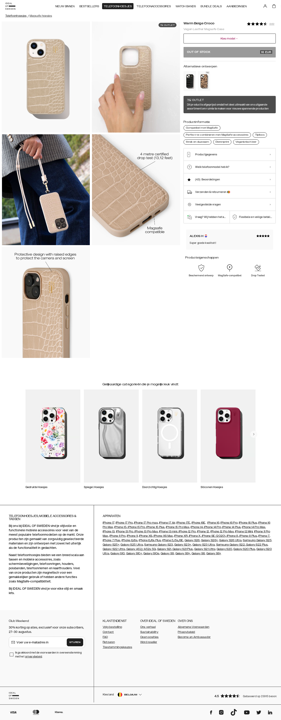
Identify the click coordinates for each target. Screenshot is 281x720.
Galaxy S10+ (134, 553)
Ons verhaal (148, 626)
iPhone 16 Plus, (248, 522)
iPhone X (194, 535)
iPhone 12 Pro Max (222, 531)
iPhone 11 (132, 535)
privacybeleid (33, 656)
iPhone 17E (183, 522)
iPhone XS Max (163, 535)
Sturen (74, 642)
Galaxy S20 (224, 549)
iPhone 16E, (199, 522)
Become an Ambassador (194, 637)
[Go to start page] (10, 6)
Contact (108, 632)
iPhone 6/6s (129, 540)
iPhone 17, (109, 522)
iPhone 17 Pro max (146, 522)
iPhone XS (145, 535)
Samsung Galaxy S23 (158, 544)
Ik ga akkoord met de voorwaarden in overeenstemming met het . (48, 654)
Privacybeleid (186, 632)
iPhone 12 (203, 531)
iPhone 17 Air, (167, 522)
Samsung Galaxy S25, (257, 540)
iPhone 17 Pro (124, 522)
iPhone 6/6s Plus (150, 540)
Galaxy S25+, (111, 544)
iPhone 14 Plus (231, 527)
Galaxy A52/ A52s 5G (141, 549)
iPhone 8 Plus (248, 535)
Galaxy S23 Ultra (204, 544)
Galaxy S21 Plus (182, 549)
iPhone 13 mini (168, 531)
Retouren (109, 642)
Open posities (149, 637)
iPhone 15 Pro (136, 527)
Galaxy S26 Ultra (230, 540)
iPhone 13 (109, 531)
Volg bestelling (112, 626)
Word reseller (148, 642)
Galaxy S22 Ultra (114, 549)
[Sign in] (265, 6)
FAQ (105, 637)
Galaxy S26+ (209, 540)
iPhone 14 (197, 527)
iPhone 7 (264, 535)
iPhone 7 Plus (111, 540)
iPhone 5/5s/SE (172, 540)
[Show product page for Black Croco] (190, 81)
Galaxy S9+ (182, 553)
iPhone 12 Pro (187, 531)
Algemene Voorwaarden (193, 626)
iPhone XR (181, 535)
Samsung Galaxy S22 (230, 544)
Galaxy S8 (198, 553)
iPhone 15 (120, 527)
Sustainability (149, 632)
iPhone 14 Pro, (212, 527)
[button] (244, 696)
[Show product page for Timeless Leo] (204, 81)
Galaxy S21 (164, 549)
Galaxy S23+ (182, 544)
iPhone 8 (232, 535)
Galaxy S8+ (213, 553)
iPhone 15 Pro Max (177, 527)
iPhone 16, (213, 522)
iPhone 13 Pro (124, 531)
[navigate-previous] (253, 434)
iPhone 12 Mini (244, 531)
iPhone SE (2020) (213, 535)
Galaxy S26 (192, 540)
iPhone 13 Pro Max (146, 531)
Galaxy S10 (117, 553)
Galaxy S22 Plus (256, 544)
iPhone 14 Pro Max (253, 527)
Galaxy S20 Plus (244, 549)
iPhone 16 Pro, (229, 522)
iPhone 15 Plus (155, 527)
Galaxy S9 (167, 553)
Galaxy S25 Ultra (132, 544)
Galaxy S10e (151, 553)
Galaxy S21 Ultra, (205, 549)
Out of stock (229, 52)
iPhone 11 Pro (118, 535)
